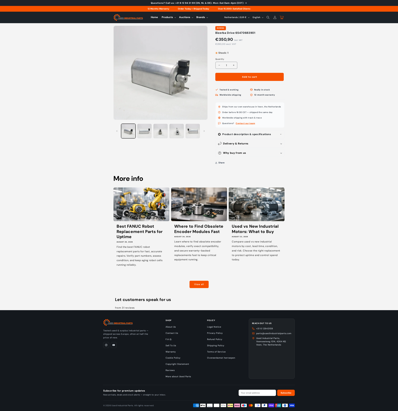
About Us (171, 326)
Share (221, 162)
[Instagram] (106, 345)
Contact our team (245, 123)
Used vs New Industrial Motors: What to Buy (255, 229)
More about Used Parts (178, 376)
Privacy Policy (215, 333)
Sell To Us (171, 345)
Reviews (170, 370)
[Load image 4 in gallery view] (176, 131)
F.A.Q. (169, 339)
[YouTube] (114, 345)
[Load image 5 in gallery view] (192, 131)
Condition (220, 50)
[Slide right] (204, 131)
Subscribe (286, 393)
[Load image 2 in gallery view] (144, 131)
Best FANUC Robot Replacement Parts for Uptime (140, 231)
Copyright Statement (177, 364)
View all (199, 284)
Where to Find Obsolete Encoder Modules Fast (199, 229)
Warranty (171, 351)
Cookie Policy (173, 357)
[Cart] (281, 17)
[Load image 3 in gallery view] (160, 131)
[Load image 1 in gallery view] (128, 131)
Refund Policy (214, 339)
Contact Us (172, 333)
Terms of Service (216, 351)
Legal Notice (214, 326)
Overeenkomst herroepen (221, 357)
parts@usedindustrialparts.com (274, 333)
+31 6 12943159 (264, 328)
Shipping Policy (215, 345)
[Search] (268, 17)
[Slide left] (116, 131)
